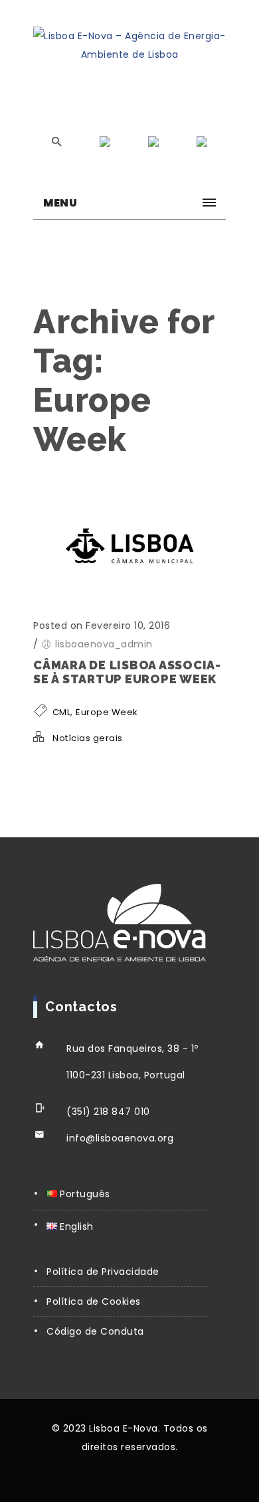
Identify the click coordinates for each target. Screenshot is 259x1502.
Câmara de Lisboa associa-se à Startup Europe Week (127, 672)
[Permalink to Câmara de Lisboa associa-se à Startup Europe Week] (129, 599)
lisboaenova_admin (104, 644)
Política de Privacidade (102, 1271)
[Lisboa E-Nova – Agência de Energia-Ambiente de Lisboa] (129, 45)
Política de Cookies (93, 1301)
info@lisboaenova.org (119, 1138)
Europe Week (107, 712)
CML (61, 712)
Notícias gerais (87, 738)
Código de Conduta (95, 1331)
